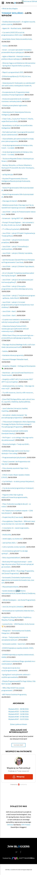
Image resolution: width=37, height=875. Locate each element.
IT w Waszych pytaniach (11, 229)
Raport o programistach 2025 (12, 72)
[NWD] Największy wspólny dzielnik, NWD (17, 648)
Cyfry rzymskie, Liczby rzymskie (14, 547)
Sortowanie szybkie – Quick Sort (13, 644)
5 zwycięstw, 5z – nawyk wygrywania (15, 528)
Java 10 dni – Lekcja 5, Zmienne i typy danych (18, 266)
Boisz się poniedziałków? (11, 557)
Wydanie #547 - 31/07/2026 (18, 719)
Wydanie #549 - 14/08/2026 (18, 714)
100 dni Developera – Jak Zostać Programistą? (18, 600)
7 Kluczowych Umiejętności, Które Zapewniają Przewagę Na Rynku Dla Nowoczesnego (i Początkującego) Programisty (18, 424)
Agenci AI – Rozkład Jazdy (11, 28)
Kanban (5, 46)
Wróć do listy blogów (10, 8)
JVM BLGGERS (14, 3)
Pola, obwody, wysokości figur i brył (15, 468)
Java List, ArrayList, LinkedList (13, 607)
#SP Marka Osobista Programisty (14, 694)
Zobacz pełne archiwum (18, 724)
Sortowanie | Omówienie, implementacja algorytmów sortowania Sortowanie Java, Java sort (18, 580)
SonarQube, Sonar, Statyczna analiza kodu (17, 39)
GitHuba (10, 825)
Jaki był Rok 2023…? (9, 543)
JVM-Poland (25, 825)
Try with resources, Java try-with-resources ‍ (17, 392)
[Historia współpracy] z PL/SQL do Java (16, 76)
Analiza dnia (6, 534)
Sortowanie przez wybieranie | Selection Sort (18, 611)
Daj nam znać (18, 745)
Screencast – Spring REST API (12, 218)
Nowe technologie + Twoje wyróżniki (15, 444)
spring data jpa (7, 174)
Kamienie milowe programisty (12, 355)
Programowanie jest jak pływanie (14, 457)
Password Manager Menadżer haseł (15, 359)
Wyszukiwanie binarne (10, 587)
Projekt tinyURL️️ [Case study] (12, 517)
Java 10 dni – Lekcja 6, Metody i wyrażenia (17, 253)
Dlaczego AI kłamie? (9, 201)
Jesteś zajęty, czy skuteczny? (12, 539)
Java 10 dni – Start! (9, 311)
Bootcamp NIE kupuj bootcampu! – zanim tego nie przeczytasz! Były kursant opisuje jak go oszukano (18, 564)
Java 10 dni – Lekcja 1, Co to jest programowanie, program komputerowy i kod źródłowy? (18, 304)
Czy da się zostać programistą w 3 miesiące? (18, 488)
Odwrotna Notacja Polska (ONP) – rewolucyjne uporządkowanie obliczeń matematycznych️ (15, 328)
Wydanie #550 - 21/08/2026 (18, 711)
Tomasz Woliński (12, 13)
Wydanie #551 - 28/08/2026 (18, 709)
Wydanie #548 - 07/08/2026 (18, 717)
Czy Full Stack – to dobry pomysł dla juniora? (18, 481)
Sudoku (5, 351)
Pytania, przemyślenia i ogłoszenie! (14, 105)
